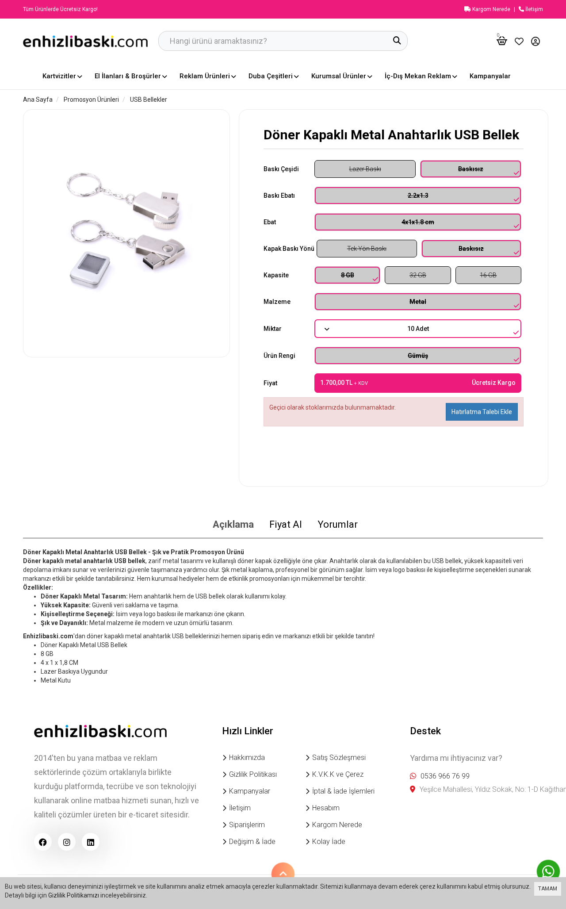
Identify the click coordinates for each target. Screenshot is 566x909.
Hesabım (326, 808)
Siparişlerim (247, 825)
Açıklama (233, 524)
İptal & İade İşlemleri (343, 791)
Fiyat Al (285, 524)
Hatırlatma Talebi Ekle (481, 411)
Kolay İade (328, 841)
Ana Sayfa (38, 99)
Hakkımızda (247, 757)
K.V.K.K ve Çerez (337, 774)
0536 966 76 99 (445, 776)
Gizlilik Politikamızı (73, 895)
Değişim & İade (252, 841)
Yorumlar (337, 524)
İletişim (533, 9)
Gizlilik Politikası (253, 774)
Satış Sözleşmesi (339, 757)
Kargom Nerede (490, 9)
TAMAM (547, 889)
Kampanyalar (249, 791)
